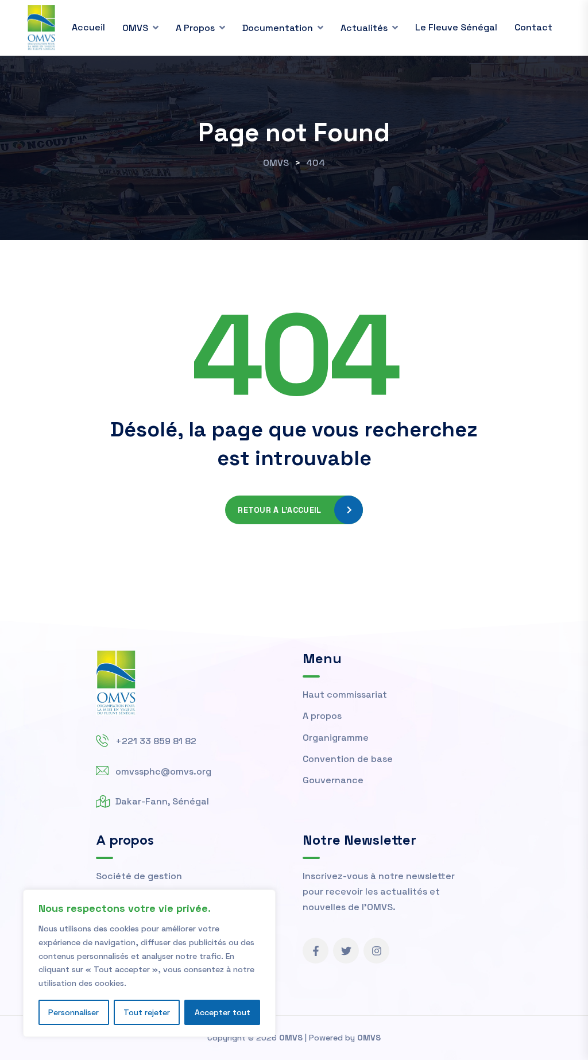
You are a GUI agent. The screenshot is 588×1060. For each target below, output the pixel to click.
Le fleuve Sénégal (456, 27)
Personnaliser (73, 1012)
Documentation (277, 28)
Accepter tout (222, 1012)
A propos (195, 28)
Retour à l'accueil (279, 510)
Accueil (88, 27)
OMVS (135, 28)
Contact (533, 27)
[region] (149, 963)
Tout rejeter (146, 1012)
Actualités (364, 28)
